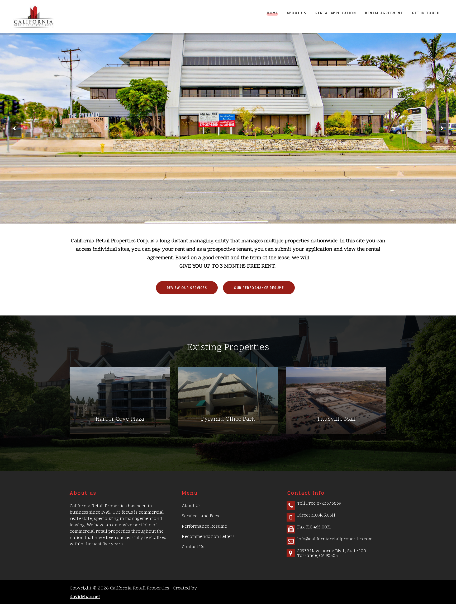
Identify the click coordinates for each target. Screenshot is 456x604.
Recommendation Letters (208, 537)
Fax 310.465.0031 (314, 527)
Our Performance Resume (259, 288)
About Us (191, 506)
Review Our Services (187, 288)
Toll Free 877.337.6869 (319, 503)
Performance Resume (204, 526)
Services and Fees (200, 516)
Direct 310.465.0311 (316, 515)
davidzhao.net (85, 597)
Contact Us (193, 547)
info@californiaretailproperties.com (335, 539)
